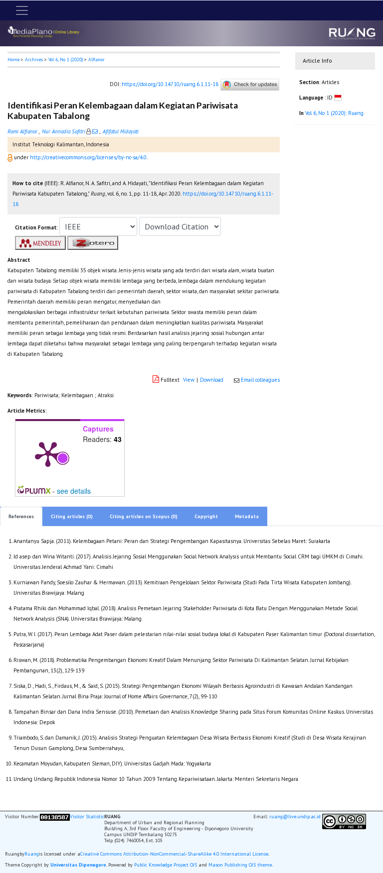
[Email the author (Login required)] (95, 131)
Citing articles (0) (72, 516)
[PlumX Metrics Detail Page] (48, 453)
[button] (10, 157)
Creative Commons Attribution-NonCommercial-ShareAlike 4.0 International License (174, 854)
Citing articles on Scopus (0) (144, 516)
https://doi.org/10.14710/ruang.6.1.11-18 (170, 84)
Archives (34, 59)
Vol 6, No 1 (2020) (65, 59)
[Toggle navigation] (22, 10)
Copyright (206, 516)
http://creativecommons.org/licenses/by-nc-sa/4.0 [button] (88, 157)
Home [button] (13, 59)
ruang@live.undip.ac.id (295, 816)
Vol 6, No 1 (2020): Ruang (334, 112)
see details (74, 491)
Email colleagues (260, 379)
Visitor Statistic (87, 816)
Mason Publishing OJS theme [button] (240, 865)
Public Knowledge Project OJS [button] (165, 865)
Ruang (31, 854)
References (21, 516)
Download (211, 379)
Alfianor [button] (96, 59)
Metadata (247, 516)
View (188, 379)
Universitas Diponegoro (78, 865)
